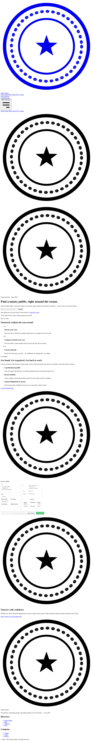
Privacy (6, 736)
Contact (21, 94)
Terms (6, 734)
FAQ (17, 94)
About (14, 94)
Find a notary (5, 616)
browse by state (34, 312)
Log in (3, 96)
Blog (10, 94)
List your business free (7, 388)
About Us (7, 724)
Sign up (7, 96)
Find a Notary (5, 94)
